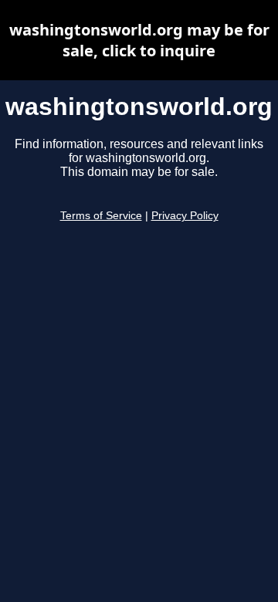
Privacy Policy (185, 216)
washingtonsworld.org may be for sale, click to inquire (139, 40)
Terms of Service (101, 216)
